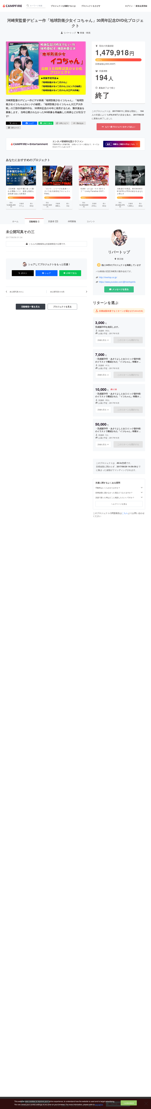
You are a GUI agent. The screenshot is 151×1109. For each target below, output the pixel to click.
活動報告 (34, 221)
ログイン (129, 6)
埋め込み (79, 123)
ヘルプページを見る (119, 504)
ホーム (15, 221)
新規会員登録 (141, 6)
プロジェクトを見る (62, 306)
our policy (99, 1104)
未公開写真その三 (20, 231)
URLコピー (63, 123)
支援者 (53, 221)
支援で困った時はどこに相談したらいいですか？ (114, 497)
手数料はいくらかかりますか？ (107, 488)
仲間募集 (72, 221)
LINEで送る (47, 123)
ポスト (15, 123)
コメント (91, 221)
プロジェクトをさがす (90, 5)
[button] (121, 144)
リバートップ (70, 32)
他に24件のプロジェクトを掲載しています (121, 265)
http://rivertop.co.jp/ (108, 277)
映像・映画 (85, 32)
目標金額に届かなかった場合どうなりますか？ (114, 492)
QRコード (15, 127)
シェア (31, 123)
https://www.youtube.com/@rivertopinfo (117, 281)
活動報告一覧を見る (30, 306)
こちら (125, 513)
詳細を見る (102, 340)
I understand (129, 1103)
